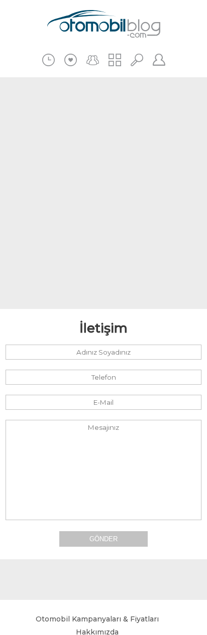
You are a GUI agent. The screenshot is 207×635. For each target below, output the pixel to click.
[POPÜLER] (70, 60)
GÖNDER (103, 539)
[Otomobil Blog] (103, 25)
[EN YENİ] (48, 60)
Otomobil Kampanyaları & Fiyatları (97, 618)
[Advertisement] (103, 193)
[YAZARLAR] (92, 60)
